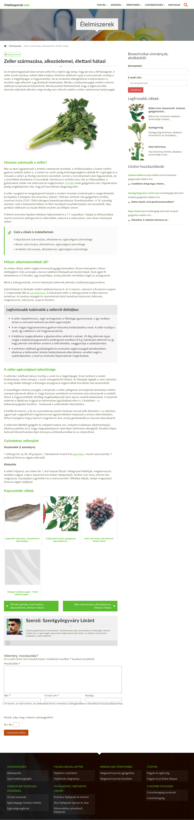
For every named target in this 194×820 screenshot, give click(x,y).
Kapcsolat (174, 4)
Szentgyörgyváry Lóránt (141, 193)
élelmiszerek (13, 54)
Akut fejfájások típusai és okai (71, 802)
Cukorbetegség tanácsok (161, 792)
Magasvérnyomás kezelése (116, 778)
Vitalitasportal (17, 5)
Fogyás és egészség (158, 773)
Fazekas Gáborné (137, 175)
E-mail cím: (135, 77)
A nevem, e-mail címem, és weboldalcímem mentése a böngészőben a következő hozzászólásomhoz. (63, 703)
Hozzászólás (12, 663)
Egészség (116, 4)
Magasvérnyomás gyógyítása (117, 773)
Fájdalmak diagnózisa (66, 778)
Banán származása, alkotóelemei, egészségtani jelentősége (50, 244)
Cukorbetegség (154, 4)
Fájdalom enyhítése (65, 773)
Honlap (89, 695)
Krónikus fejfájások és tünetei (71, 797)
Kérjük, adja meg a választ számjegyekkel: (28, 717)
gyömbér (78, 454)
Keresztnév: (135, 66)
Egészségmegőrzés (18, 808)
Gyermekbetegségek (19, 778)
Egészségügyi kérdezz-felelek (24, 802)
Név (7, 695)
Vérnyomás (133, 4)
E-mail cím (52, 695)
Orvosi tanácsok (16, 797)
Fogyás (101, 4)
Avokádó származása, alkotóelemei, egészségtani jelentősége (52, 249)
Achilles (69, 183)
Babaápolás (14, 773)
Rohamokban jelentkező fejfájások (68, 810)
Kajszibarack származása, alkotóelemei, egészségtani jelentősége (54, 239)
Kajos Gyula (134, 211)
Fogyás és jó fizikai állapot (162, 778)
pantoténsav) (38, 293)
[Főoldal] (5, 45)
